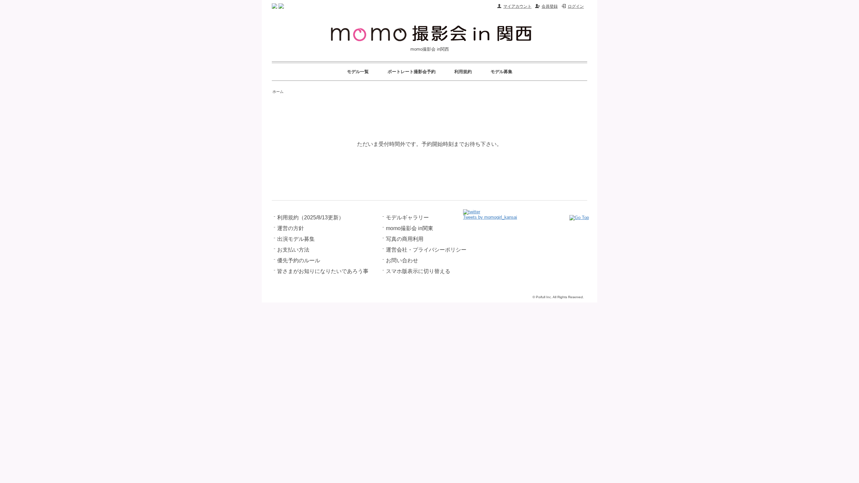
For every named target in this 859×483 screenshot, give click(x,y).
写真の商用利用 (404, 239)
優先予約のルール (298, 260)
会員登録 (550, 6)
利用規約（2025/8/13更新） (310, 217)
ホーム (278, 92)
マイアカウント (517, 6)
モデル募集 (501, 71)
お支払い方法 (293, 250)
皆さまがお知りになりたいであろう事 (322, 271)
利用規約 (463, 71)
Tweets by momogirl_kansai (490, 217)
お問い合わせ (402, 260)
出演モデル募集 (296, 239)
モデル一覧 (358, 71)
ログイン (576, 6)
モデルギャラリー (407, 217)
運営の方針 (290, 228)
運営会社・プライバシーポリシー (426, 250)
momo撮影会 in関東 (409, 228)
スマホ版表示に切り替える (418, 271)
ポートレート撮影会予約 (412, 71)
